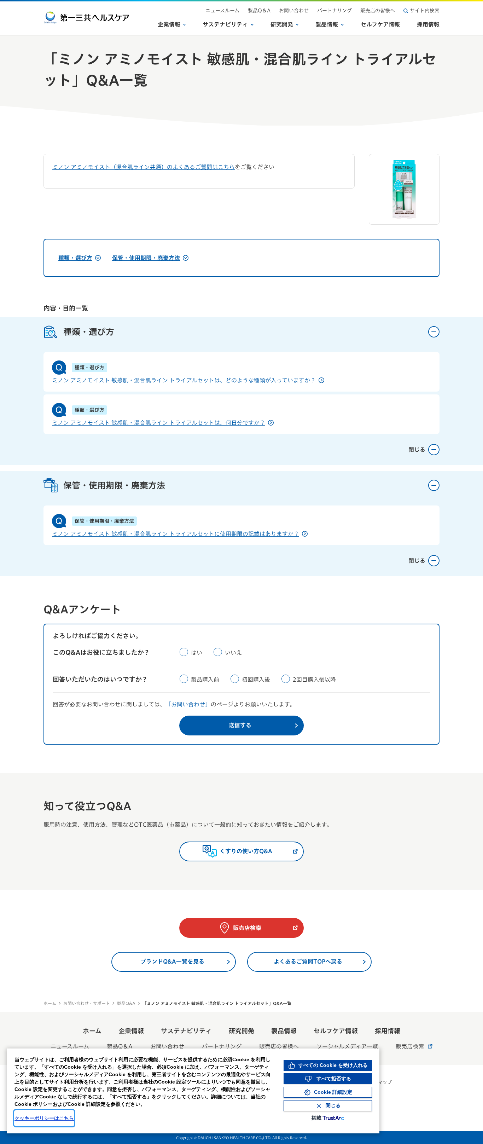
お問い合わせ (294, 10)
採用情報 (428, 24)
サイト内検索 (425, 10)
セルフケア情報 (380, 24)
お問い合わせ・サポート (86, 1003)
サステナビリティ (225, 24)
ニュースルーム (222, 10)
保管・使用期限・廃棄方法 (146, 258)
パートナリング (334, 10)
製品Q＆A (259, 10)
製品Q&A (126, 1003)
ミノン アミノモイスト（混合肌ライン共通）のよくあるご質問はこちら (143, 167)
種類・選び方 (75, 258)
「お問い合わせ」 (188, 704)
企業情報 (169, 24)
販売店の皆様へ (377, 10)
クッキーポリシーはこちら (44, 1118)
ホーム (49, 1003)
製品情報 (326, 24)
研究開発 (281, 24)
